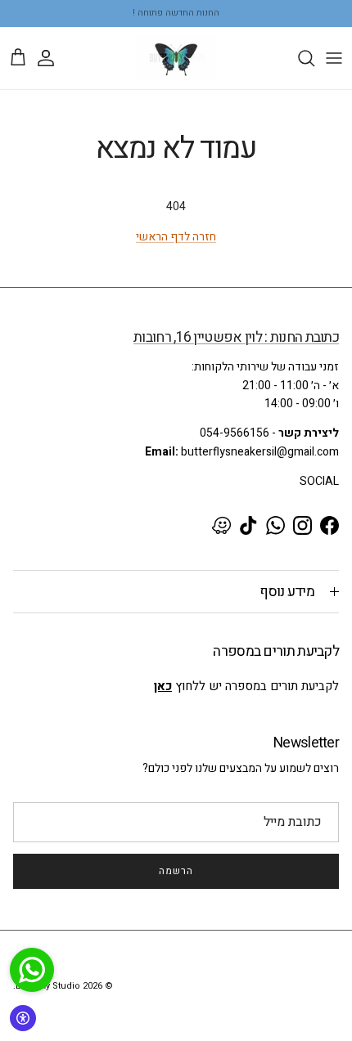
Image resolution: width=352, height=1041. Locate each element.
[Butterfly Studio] (176, 58)
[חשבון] (54, 58)
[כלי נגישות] (23, 1018)
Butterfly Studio (48, 986)
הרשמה (176, 871)
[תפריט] (334, 58)
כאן (163, 686)
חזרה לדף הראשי (176, 236)
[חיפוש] (298, 58)
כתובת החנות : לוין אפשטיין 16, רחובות (236, 337)
